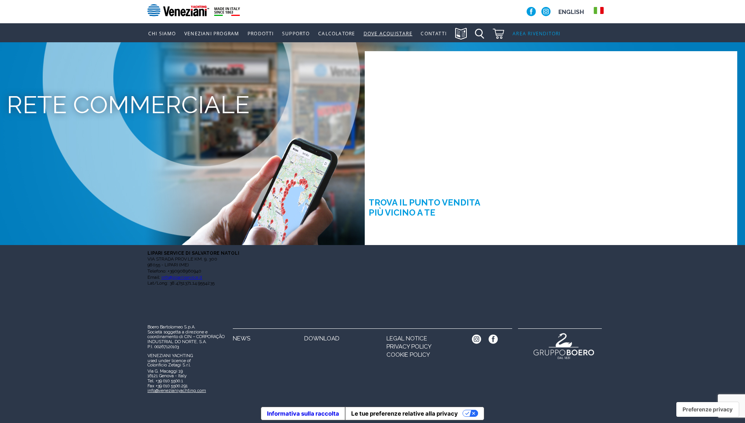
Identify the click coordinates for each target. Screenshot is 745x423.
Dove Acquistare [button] (388, 34)
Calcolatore (336, 34)
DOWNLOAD (322, 338)
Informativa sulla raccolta (303, 413)
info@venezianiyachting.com (176, 390)
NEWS (241, 338)
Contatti (434, 34)
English (571, 12)
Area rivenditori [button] (536, 34)
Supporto (296, 34)
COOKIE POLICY (408, 354)
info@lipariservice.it (181, 277)
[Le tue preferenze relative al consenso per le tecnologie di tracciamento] (707, 409)
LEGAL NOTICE (406, 338)
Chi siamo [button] (162, 34)
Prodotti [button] (261, 34)
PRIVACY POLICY (408, 346)
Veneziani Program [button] (211, 34)
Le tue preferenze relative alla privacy (404, 413)
